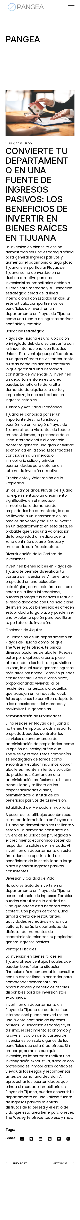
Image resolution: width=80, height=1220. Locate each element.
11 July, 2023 (14, 143)
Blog (28, 143)
